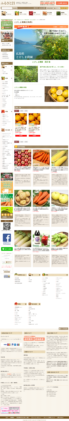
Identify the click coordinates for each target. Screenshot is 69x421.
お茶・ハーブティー (7, 149)
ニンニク (58, 283)
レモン (16, 313)
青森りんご (5, 114)
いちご (16, 312)
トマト (4, 91)
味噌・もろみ (5, 165)
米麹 (3, 161)
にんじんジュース (6, 133)
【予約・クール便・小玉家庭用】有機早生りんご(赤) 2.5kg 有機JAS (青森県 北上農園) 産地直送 (22, 168)
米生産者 (4, 53)
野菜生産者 (5, 54)
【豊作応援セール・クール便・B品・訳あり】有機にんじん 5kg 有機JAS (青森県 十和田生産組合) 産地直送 (41, 168)
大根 (3, 88)
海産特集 (4, 158)
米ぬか (30, 281)
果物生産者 (5, 56)
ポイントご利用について (49, 417)
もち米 (4, 71)
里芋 (45, 289)
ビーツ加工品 (5, 151)
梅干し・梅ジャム (33, 313)
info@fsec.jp (52, 395)
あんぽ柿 (17, 315)
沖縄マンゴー (5, 116)
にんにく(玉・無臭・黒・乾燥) (6, 96)
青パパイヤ (45, 295)
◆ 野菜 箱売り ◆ (6, 45)
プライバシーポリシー (36, 417)
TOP (15, 19)
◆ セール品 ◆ (5, 43)
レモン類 (4, 123)
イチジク (17, 320)
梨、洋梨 (17, 310)
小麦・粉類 (5, 73)
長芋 (45, 284)
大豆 (57, 281)
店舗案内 (12, 417)
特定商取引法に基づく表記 (23, 417)
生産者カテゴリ (20, 19)
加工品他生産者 (18, 283)
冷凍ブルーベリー (6, 121)
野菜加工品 (5, 166)
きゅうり (58, 291)
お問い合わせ (60, 417)
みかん (16, 308)
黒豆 (57, 296)
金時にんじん (59, 289)
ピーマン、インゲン (61, 293)
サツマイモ (59, 286)
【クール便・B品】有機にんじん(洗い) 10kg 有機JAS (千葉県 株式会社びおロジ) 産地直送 (41, 209)
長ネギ (57, 284)
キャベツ (4, 98)
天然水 (4, 148)
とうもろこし (5, 86)
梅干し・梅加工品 (6, 154)
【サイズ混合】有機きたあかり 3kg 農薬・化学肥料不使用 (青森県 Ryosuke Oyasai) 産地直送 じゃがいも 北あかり (22, 209)
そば (3, 156)
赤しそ (4, 93)
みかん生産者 (32, 19)
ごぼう (44, 291)
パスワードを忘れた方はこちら (7, 263)
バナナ (4, 125)
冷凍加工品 (5, 168)
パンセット (5, 144)
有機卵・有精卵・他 (7, 143)
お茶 (30, 312)
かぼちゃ (58, 288)
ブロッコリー (59, 278)
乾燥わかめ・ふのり (33, 324)
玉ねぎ (4, 99)
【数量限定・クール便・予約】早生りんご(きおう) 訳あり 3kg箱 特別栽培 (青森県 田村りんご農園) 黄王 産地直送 (59, 209)
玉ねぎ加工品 (32, 308)
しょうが (4, 103)
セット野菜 (5, 81)
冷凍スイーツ (5, 139)
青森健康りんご (18, 307)
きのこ (4, 106)
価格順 (21, 110)
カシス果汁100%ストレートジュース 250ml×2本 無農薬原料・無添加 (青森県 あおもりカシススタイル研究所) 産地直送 (41, 249)
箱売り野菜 (5, 83)
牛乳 (30, 317)
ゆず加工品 (5, 141)
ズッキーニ (59, 298)
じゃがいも (5, 90)
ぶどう (4, 118)
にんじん (4, 85)
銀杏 (57, 295)
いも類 (44, 281)
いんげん (4, 101)
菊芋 (45, 286)
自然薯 (4, 105)
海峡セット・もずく (7, 163)
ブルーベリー (5, 120)
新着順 (26, 110)
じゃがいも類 (47, 283)
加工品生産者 (5, 58)
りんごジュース (6, 135)
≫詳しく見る (6, 404)
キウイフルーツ (18, 317)
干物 (3, 160)
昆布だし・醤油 (6, 153)
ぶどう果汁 (5, 146)
